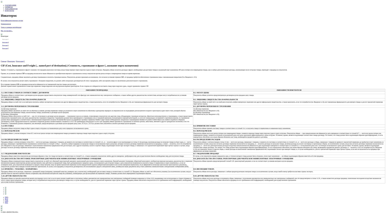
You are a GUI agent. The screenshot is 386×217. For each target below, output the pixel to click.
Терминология (6, 24)
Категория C (5, 39)
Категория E (5, 45)
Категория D (5, 42)
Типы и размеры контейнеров (11, 27)
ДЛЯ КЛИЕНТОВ (11, 9)
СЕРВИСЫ (9, 7)
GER (6, 201)
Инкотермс (11, 61)
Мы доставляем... (7, 31)
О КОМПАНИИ (10, 5)
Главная (3, 61)
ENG (6, 197)
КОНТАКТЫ (9, 11)
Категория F (5, 48)
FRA (6, 203)
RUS (6, 199)
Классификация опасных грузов (12, 20)
